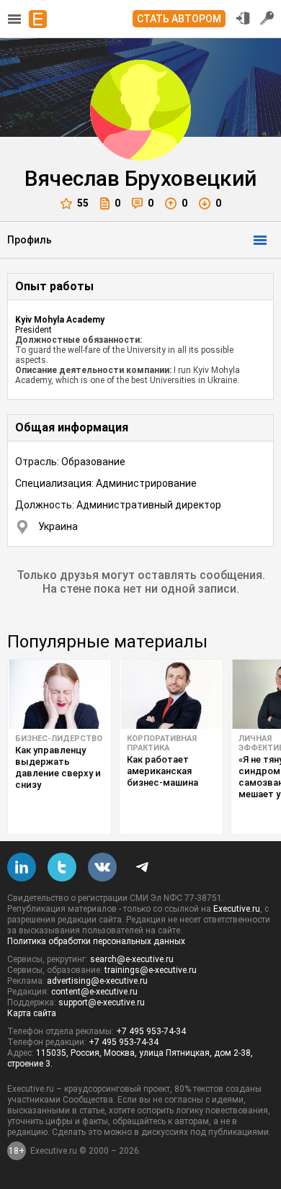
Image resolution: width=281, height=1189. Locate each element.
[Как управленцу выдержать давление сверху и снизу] (59, 694)
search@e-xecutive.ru (132, 959)
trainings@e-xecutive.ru (150, 970)
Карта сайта (31, 1013)
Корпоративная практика (162, 743)
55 (83, 203)
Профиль (29, 240)
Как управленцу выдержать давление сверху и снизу (58, 767)
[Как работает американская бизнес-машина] (171, 694)
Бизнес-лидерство (58, 738)
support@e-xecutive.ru (101, 1002)
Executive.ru (236, 909)
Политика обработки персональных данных (96, 941)
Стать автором (179, 18)
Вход (243, 18)
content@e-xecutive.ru (94, 992)
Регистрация (267, 18)
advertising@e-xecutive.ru (97, 981)
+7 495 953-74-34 (151, 1031)
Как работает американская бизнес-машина (162, 771)
